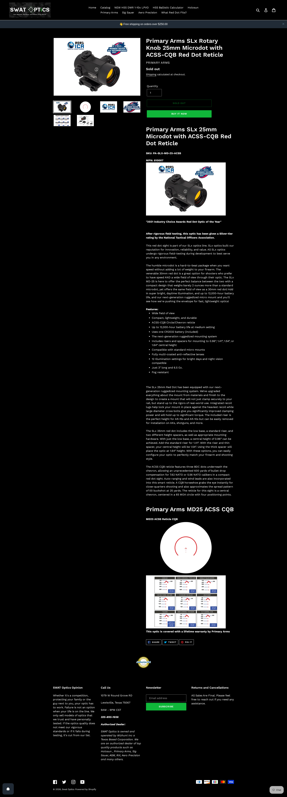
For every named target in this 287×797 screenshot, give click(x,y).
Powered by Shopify (85, 789)
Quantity (152, 86)
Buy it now (179, 113)
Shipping (151, 74)
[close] (283, 24)
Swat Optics (68, 789)
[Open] (8, 789)
